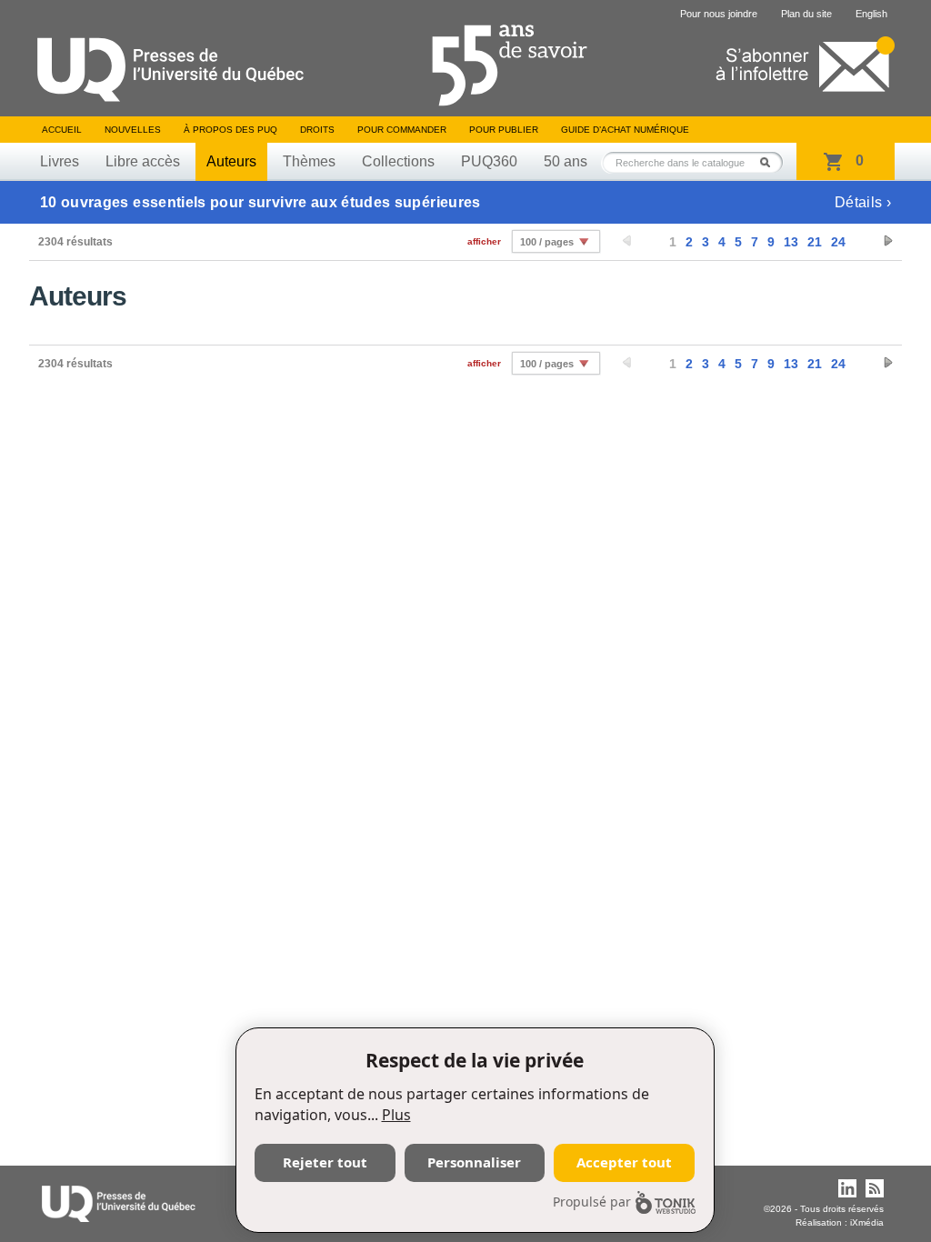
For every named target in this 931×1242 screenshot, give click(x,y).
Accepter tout (624, 1162)
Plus (396, 1115)
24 (838, 242)
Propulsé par (592, 1201)
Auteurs (231, 161)
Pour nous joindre (718, 13)
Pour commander (401, 130)
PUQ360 (489, 161)
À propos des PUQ (230, 130)
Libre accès (142, 161)
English (871, 13)
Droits (317, 130)
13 (791, 242)
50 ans (565, 161)
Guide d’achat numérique (625, 130)
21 (814, 242)
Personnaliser (474, 1162)
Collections (398, 161)
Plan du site (806, 13)
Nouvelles (133, 130)
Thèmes (309, 161)
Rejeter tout (325, 1162)
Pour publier (503, 130)
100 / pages (547, 241)
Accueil (62, 130)
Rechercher (770, 162)
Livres (59, 161)
